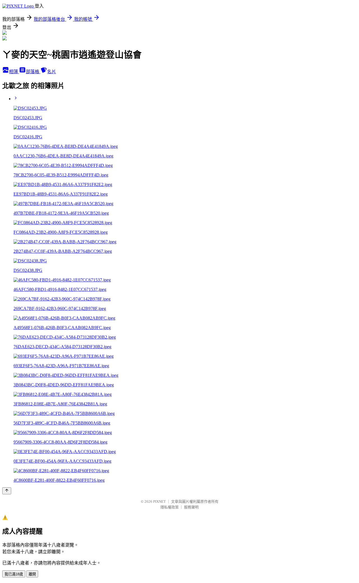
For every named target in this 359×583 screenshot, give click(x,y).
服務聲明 (191, 507)
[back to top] (6, 490)
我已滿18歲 (13, 574)
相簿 (14, 71)
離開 (32, 574)
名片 (51, 71)
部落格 (33, 71)
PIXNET (159, 501)
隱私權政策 (169, 507)
